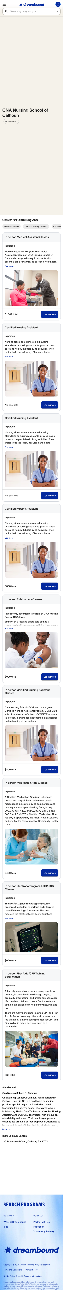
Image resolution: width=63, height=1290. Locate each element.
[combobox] (35, 11)
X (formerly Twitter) (43, 1231)
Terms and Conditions (13, 1270)
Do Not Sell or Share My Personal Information (22, 1276)
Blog (6, 1226)
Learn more (50, 314)
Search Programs (24, 1204)
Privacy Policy (31, 1270)
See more (9, 266)
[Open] (58, 11)
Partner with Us (41, 1222)
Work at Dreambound (15, 1222)
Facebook (38, 1226)
